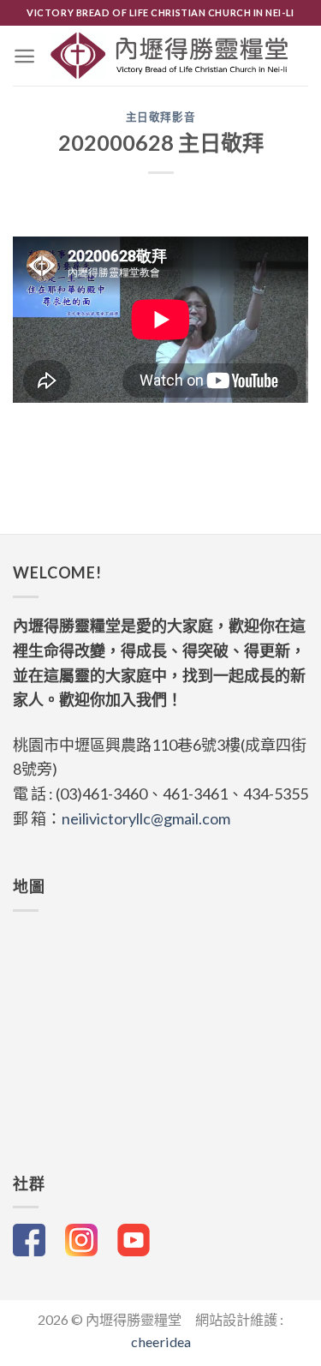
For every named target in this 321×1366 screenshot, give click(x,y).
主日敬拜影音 (161, 117)
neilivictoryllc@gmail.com (146, 818)
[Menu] (24, 56)
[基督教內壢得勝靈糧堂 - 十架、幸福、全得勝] (170, 56)
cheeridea (161, 1341)
